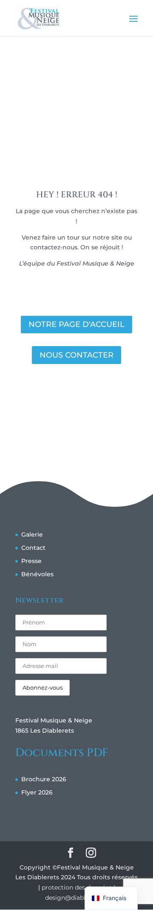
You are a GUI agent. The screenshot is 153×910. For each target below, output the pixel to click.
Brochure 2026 (43, 779)
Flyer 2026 (37, 792)
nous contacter (76, 355)
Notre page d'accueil (76, 324)
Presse (31, 561)
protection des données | (78, 887)
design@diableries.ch (76, 897)
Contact (33, 548)
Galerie (32, 534)
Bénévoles (37, 574)
